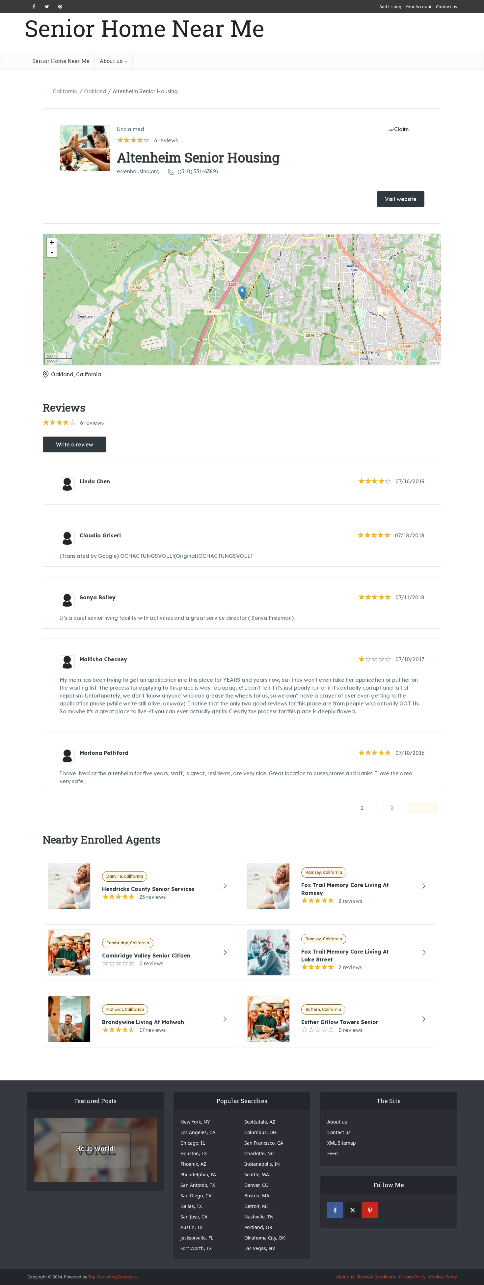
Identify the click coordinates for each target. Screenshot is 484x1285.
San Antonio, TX (197, 1185)
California (65, 91)
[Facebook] (335, 1210)
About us (110, 60)
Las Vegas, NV (259, 1248)
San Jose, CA (193, 1217)
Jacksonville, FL (196, 1238)
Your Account (419, 7)
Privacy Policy (412, 1277)
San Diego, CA (195, 1195)
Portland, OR (258, 1227)
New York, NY (195, 1122)
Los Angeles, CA (197, 1132)
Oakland (95, 91)
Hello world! (95, 1148)
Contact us (446, 7)
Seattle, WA (256, 1174)
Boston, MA (256, 1195)
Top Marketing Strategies (113, 1277)
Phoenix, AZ (193, 1164)
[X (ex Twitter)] (353, 1210)
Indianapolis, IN (262, 1164)
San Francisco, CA (263, 1143)
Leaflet (434, 362)
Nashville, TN (259, 1217)
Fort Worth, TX (196, 1248)
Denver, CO (256, 1185)
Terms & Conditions (376, 1277)
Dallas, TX (191, 1206)
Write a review (74, 444)
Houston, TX (193, 1153)
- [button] (52, 252)
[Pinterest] (370, 1210)
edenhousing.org (138, 171)
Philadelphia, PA (198, 1174)
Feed (332, 1153)
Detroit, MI (256, 1206)
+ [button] (52, 242)
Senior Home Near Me (144, 28)
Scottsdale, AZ (259, 1122)
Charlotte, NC (259, 1153)
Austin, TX (191, 1227)
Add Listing (390, 7)
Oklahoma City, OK (264, 1238)
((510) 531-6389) (197, 171)
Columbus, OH (260, 1132)
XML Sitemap (341, 1143)
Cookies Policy (443, 1277)
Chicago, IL (192, 1143)
